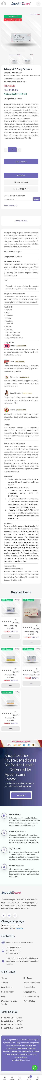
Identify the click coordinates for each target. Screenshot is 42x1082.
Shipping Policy (30, 992)
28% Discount (7, 649)
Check (36, 199)
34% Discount (12, 16)
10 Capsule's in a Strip (13, 99)
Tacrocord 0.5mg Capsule (31, 633)
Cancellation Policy (31, 996)
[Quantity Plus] (19, 150)
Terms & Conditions (32, 983)
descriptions (21, 221)
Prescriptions (6, 987)
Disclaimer (28, 978)
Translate (19, 928)
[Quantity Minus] (6, 150)
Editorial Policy (7, 992)
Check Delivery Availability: (14, 196)
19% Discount (28, 649)
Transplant (17, 73)
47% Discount (7, 692)
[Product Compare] (10, 614)
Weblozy (26, 1060)
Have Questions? (10, 205)
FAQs (3, 996)
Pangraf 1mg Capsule (31, 675)
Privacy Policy (29, 987)
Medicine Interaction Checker (9, 1002)
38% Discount (7, 600)
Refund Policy (29, 1001)
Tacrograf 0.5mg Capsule (10, 627)
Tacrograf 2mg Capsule (10, 719)
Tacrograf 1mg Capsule (10, 676)
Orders (4, 978)
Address (4, 983)
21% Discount (28, 600)
